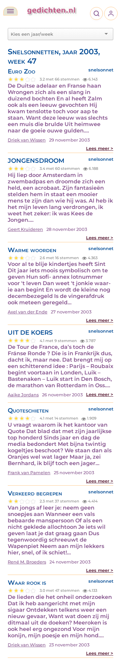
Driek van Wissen (27, 140)
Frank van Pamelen (29, 472)
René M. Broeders (27, 562)
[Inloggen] (111, 13)
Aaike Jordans (23, 394)
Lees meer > (99, 148)
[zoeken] (96, 13)
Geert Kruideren (25, 229)
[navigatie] (10, 11)
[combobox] (56, 34)
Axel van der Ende (27, 311)
